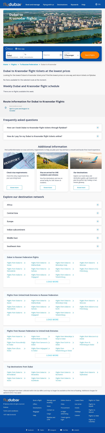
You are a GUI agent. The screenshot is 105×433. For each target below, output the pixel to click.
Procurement (65, 408)
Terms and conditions (10, 411)
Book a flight (37, 400)
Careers (77, 415)
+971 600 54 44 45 (9, 415)
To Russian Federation (29, 64)
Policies (5, 407)
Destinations (62, 4)
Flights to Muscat (92, 411)
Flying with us (48, 4)
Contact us (50, 410)
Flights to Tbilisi (94, 400)
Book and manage (33, 4)
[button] (52, 127)
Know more (14, 188)
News (49, 406)
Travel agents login (65, 418)
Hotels (77, 408)
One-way (21, 49)
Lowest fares (79, 400)
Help (83, 4)
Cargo (49, 414)
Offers (35, 404)
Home (5, 64)
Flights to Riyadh (92, 405)
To (25, 54)
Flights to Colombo (92, 421)
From (8, 53)
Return (10, 49)
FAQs (62, 404)
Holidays (78, 412)
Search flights (90, 55)
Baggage (36, 412)
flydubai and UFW (51, 418)
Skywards (74, 4)
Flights (14, 64)
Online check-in (66, 400)
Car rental (78, 404)
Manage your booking (51, 401)
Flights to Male (94, 416)
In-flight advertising (64, 413)
